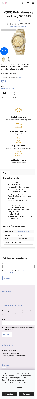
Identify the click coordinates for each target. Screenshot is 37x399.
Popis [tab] (5, 173)
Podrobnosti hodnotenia (18, 26)
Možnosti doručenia (7, 89)
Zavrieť (21, 94)
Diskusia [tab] (15, 173)
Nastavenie (17, 387)
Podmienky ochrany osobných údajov (14, 356)
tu (24, 382)
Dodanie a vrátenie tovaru (10, 353)
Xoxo (18, 20)
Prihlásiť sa (7, 278)
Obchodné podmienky (9, 351)
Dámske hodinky (23, 232)
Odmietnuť (9, 394)
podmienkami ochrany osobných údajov (16, 272)
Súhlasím (26, 394)
